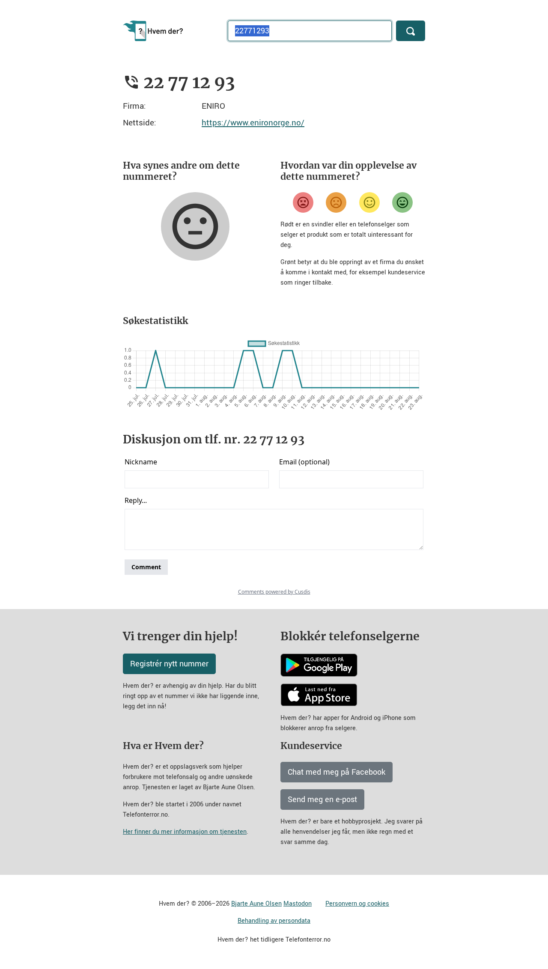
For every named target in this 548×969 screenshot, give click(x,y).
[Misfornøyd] (336, 202)
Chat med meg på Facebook (336, 772)
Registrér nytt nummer (169, 663)
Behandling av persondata (274, 920)
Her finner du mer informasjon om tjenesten (185, 831)
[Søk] (410, 31)
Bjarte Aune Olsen (256, 903)
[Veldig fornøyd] (402, 202)
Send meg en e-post (322, 799)
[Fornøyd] (369, 202)
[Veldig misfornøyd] (303, 202)
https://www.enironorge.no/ (253, 122)
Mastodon (297, 903)
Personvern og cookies (357, 903)
